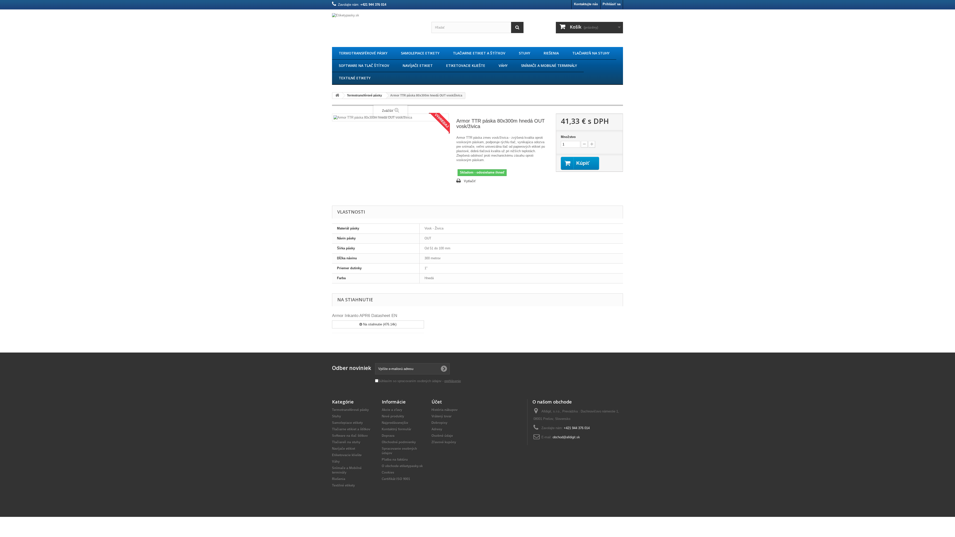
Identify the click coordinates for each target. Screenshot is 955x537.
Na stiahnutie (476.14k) (379, 324)
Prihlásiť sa (612, 4)
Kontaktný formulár (396, 429)
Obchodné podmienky (399, 442)
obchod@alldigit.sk (566, 437)
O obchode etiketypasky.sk (402, 466)
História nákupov (444, 410)
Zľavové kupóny (443, 442)
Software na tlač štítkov (364, 65)
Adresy (436, 429)
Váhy (503, 65)
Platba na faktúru (395, 459)
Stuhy (524, 53)
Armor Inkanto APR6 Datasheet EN (364, 315)
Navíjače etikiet (418, 65)
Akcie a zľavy (392, 410)
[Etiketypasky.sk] (378, 27)
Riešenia (551, 53)
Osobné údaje (442, 436)
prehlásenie (452, 381)
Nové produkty (393, 416)
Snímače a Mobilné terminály (549, 65)
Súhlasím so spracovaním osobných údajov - (419, 381)
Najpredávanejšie (395, 423)
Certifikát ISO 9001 (396, 479)
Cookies (388, 472)
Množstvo (568, 137)
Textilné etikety (355, 78)
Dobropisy (439, 423)
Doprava (388, 436)
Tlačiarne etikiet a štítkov (479, 53)
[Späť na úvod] (337, 95)
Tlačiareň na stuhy (591, 53)
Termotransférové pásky (363, 53)
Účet (436, 402)
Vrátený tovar (441, 416)
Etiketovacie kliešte (465, 65)
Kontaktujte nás (586, 4)
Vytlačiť (470, 181)
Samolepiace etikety (420, 53)
